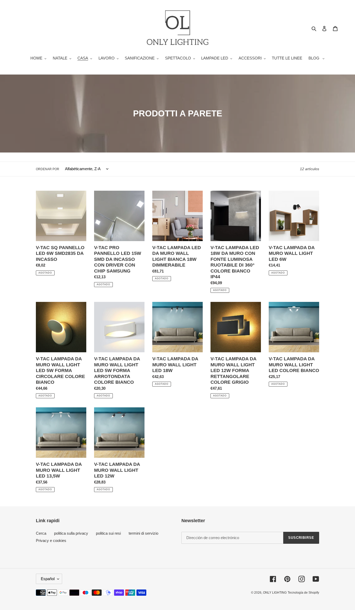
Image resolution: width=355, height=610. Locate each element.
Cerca (41, 533)
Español (48, 578)
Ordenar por (47, 169)
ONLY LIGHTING (275, 592)
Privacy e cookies (51, 540)
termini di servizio (143, 533)
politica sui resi (108, 533)
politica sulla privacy (71, 533)
